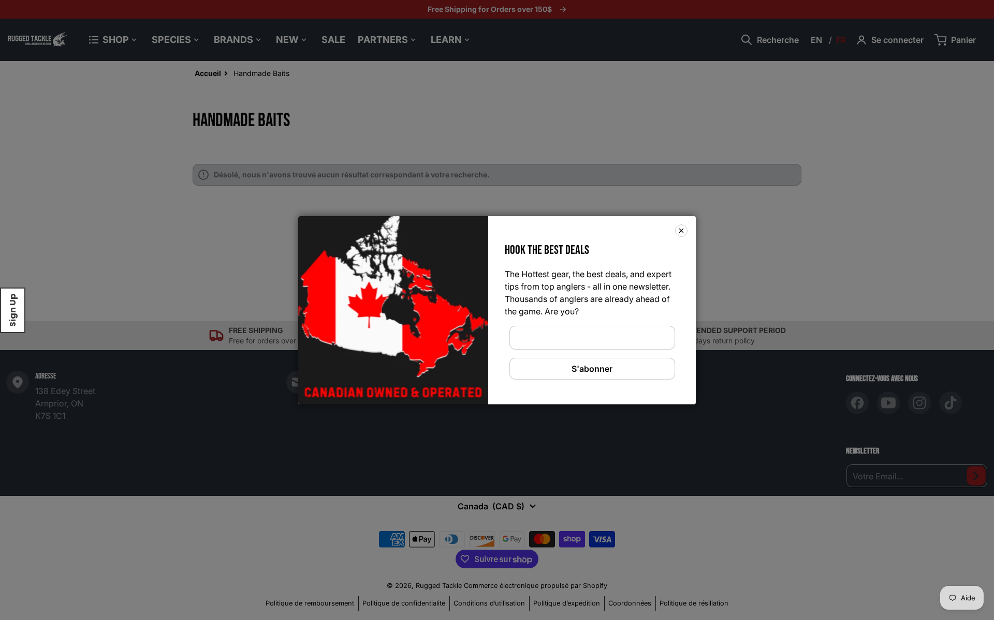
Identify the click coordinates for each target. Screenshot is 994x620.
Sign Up (13, 310)
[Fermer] (681, 230)
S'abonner (592, 369)
